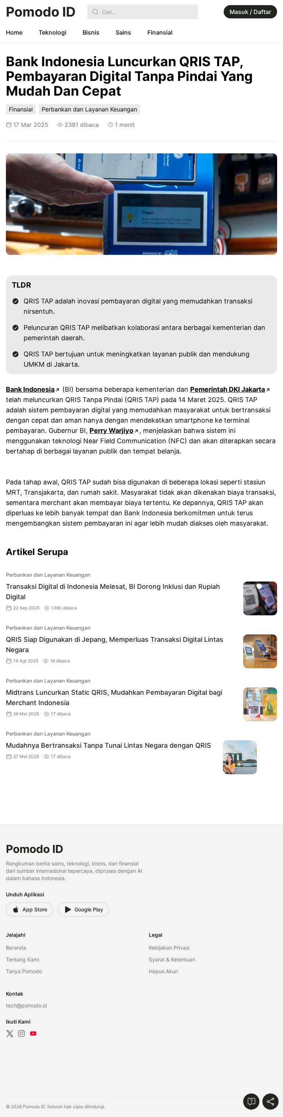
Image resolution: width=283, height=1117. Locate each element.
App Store (34, 909)
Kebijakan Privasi (169, 948)
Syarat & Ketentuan (172, 959)
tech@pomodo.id (26, 1005)
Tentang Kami (22, 959)
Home (14, 32)
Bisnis (91, 32)
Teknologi (52, 32)
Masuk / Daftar (250, 11)
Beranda (16, 948)
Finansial (159, 32)
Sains (123, 32)
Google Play (88, 909)
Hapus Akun (163, 971)
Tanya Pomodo (24, 971)
